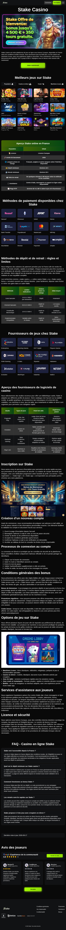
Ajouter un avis (54, 855)
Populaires (7, 84)
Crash (40, 84)
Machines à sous (56, 84)
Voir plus (33, 889)
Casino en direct (24, 84)
